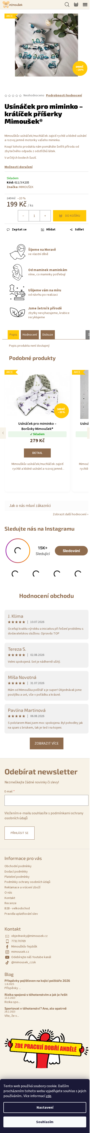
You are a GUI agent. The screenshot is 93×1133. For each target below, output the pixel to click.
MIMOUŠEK (26, 187)
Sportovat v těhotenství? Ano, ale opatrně (36, 1008)
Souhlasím (44, 1121)
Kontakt (10, 898)
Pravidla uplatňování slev (21, 914)
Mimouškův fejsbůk (24, 946)
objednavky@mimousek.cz (29, 936)
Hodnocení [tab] (30, 334)
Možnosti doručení (19, 167)
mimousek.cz (20, 952)
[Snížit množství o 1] (23, 215)
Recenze (10, 903)
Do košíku (72, 216)
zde (48, 1096)
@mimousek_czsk (23, 962)
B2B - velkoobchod (17, 908)
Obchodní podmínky (18, 866)
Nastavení (45, 1107)
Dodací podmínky (16, 871)
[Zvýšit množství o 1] (45, 215)
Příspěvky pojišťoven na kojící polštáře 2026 (37, 980)
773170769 (18, 941)
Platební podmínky (17, 877)
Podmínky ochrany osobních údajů (27, 882)
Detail (37, 453)
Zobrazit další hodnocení (69, 514)
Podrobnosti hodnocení (64, 95)
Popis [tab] (13, 334)
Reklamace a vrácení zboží (22, 887)
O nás (8, 892)
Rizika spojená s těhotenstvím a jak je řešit (36, 994)
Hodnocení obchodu (46, 595)
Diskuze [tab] (47, 334)
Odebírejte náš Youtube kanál (31, 957)
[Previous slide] (3, 433)
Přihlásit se (19, 833)
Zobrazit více (47, 743)
